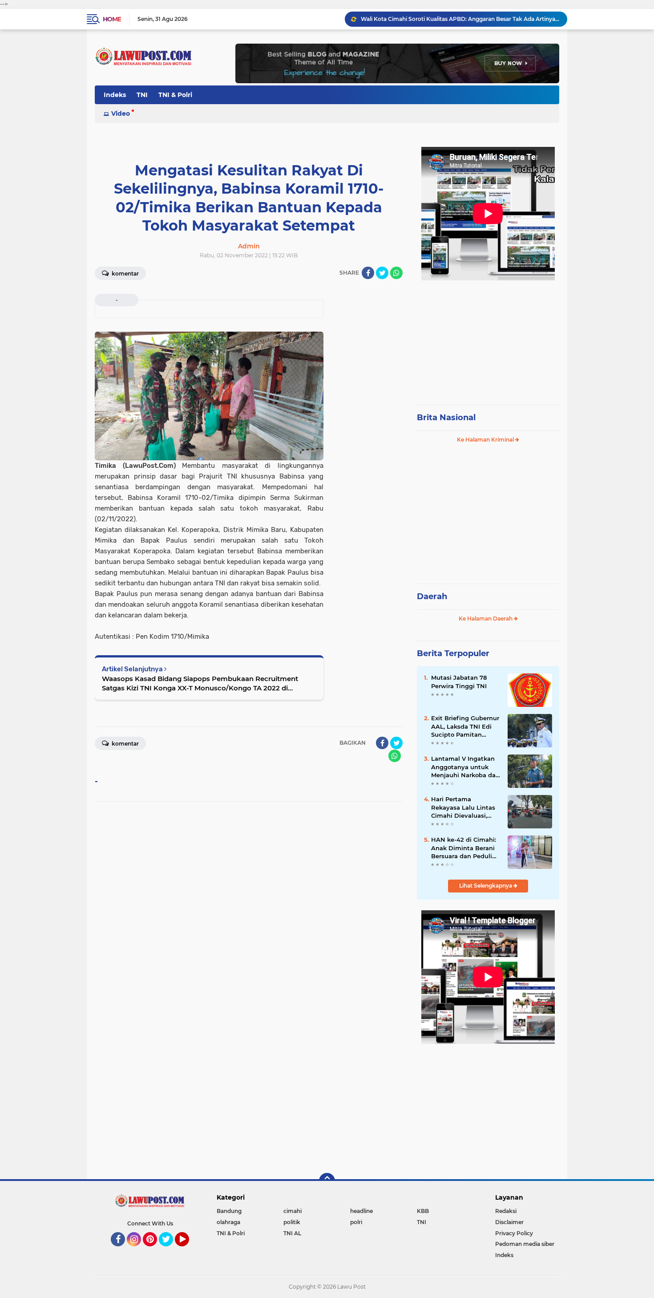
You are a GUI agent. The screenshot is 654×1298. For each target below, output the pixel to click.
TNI (142, 95)
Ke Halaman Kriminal (486, 439)
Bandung (229, 1211)
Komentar (124, 273)
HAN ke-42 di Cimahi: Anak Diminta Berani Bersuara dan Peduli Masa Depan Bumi (463, 848)
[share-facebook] (368, 273)
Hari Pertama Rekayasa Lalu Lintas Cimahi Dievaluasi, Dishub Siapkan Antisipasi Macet (463, 807)
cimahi (292, 1211)
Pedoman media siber (524, 1244)
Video (120, 114)
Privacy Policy (514, 1233)
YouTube (188, 1250)
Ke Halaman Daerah (486, 618)
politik (291, 1222)
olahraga (228, 1222)
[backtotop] (327, 1181)
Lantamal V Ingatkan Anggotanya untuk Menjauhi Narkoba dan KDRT (465, 767)
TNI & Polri (175, 95)
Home (112, 19)
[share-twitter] (382, 273)
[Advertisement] (488, 338)
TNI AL (292, 1233)
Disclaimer (509, 1222)
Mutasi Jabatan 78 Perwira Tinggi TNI (459, 681)
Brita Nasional (446, 417)
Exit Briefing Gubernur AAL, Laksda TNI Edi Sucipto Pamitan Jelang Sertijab (465, 726)
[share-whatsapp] (396, 273)
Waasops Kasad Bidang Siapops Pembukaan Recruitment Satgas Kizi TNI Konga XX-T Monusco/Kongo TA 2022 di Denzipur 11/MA (200, 683)
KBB (423, 1211)
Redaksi (506, 1211)
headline (361, 1211)
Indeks (115, 95)
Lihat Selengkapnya (486, 885)
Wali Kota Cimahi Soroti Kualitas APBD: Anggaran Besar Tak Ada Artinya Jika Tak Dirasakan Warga (460, 19)
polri (356, 1222)
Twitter (170, 1250)
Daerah (432, 596)
